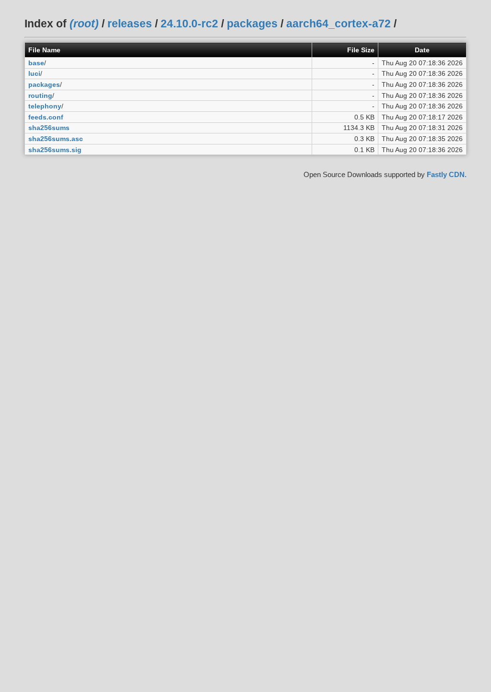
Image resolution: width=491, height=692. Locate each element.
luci (34, 73)
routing (40, 95)
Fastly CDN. (447, 174)
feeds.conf (45, 117)
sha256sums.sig (55, 150)
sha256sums (49, 127)
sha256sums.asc (55, 139)
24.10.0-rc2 (189, 23)
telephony (44, 106)
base (36, 63)
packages (252, 23)
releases (129, 23)
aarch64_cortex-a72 (338, 23)
